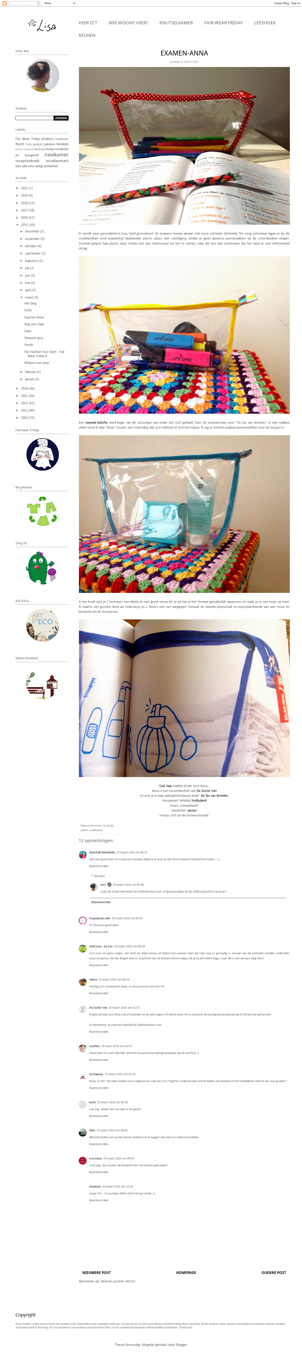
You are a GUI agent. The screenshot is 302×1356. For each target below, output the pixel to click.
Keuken (87, 35)
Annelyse (95, 1186)
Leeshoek (265, 23)
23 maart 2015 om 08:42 (112, 1130)
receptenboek (27, 161)
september (33, 253)
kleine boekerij (24, 149)
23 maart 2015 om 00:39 (129, 946)
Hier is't (88, 23)
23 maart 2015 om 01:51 (116, 1046)
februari (31, 372)
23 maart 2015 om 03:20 (112, 1102)
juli (27, 268)
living (50, 149)
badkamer (62, 139)
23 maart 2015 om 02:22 (120, 1074)
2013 (25, 396)
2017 (25, 210)
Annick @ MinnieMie (102, 852)
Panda (28, 345)
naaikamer (96, 830)
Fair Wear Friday (223, 23)
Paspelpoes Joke (99, 918)
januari (30, 379)
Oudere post (274, 1272)
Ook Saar (165, 786)
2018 (25, 203)
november (32, 239)
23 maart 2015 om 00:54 (113, 979)
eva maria (95, 1158)
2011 (25, 410)
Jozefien (94, 1046)
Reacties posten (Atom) (118, 1281)
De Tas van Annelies (214, 796)
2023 (25, 188)
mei (28, 283)
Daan (27, 331)
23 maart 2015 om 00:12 (131, 852)
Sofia (27, 310)
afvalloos (47, 139)
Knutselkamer (176, 23)
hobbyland (199, 800)
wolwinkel (51, 166)
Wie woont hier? (128, 23)
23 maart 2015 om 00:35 (127, 918)
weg (39, 166)
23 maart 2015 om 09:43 (118, 1158)
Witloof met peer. (37, 363)
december (32, 231)
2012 (25, 403)
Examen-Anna (34, 317)
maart (29, 297)
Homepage (186, 1272)
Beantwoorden (99, 866)
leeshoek (40, 149)
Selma (93, 979)
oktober (31, 246)
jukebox (49, 144)
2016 (25, 218)
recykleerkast (57, 161)
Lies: (103, 885)
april (28, 290)
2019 (25, 195)
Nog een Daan (34, 324)
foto (29, 144)
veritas (192, 810)
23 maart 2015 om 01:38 (128, 885)
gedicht (38, 144)
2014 (25, 389)
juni (28, 276)
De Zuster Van (207, 791)
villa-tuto (28, 166)
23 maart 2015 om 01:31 (124, 1007)
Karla (92, 1102)
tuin (18, 166)
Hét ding (30, 303)
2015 (25, 225)
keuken (63, 144)
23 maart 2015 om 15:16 (117, 1186)
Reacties (99, 876)
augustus (32, 261)
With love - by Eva (101, 946)
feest (20, 144)
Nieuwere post (96, 1272)
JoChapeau (96, 1074)
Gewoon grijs (33, 338)
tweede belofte (96, 423)
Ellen (92, 1130)
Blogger (181, 1345)
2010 (25, 418)
